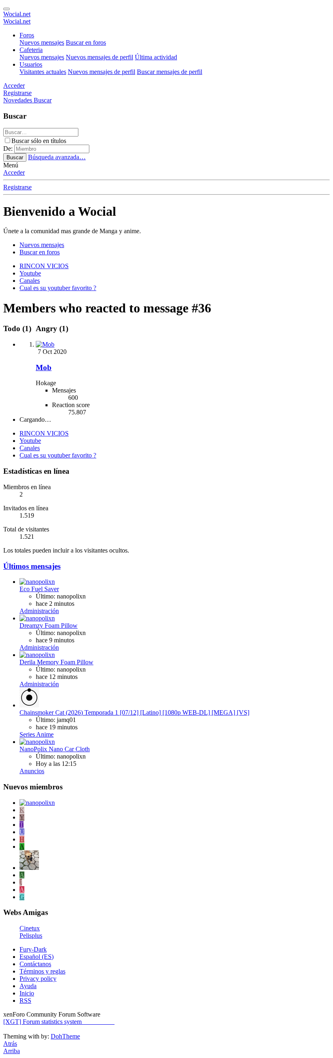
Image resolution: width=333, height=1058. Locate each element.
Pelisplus (30, 935)
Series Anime (36, 734)
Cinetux (29, 928)
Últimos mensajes (32, 566)
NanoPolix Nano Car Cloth (54, 749)
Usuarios (30, 64)
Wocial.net (16, 14)
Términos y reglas (42, 971)
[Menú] (6, 9)
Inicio (26, 993)
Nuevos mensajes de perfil (99, 57)
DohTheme (65, 1036)
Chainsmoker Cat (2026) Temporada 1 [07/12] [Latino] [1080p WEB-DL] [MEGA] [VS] (134, 712)
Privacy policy (37, 978)
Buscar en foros (86, 42)
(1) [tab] (18, 328)
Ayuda (28, 985)
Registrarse (17, 187)
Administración (39, 610)
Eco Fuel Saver (39, 588)
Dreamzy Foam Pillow (48, 625)
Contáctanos (35, 963)
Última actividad (156, 57)
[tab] (50, 328)
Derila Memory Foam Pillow (56, 662)
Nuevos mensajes (41, 42)
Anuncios (31, 770)
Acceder (14, 172)
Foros (26, 35)
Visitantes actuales (42, 71)
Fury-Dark (33, 949)
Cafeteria (31, 49)
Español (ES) (36, 956)
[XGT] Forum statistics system (59, 1021)
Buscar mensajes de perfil (169, 71)
